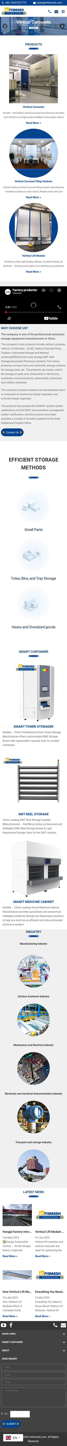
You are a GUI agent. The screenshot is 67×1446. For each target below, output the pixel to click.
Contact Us (12, 432)
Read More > (33, 122)
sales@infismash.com (49, 2)
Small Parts (34, 530)
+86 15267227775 (15, 2)
